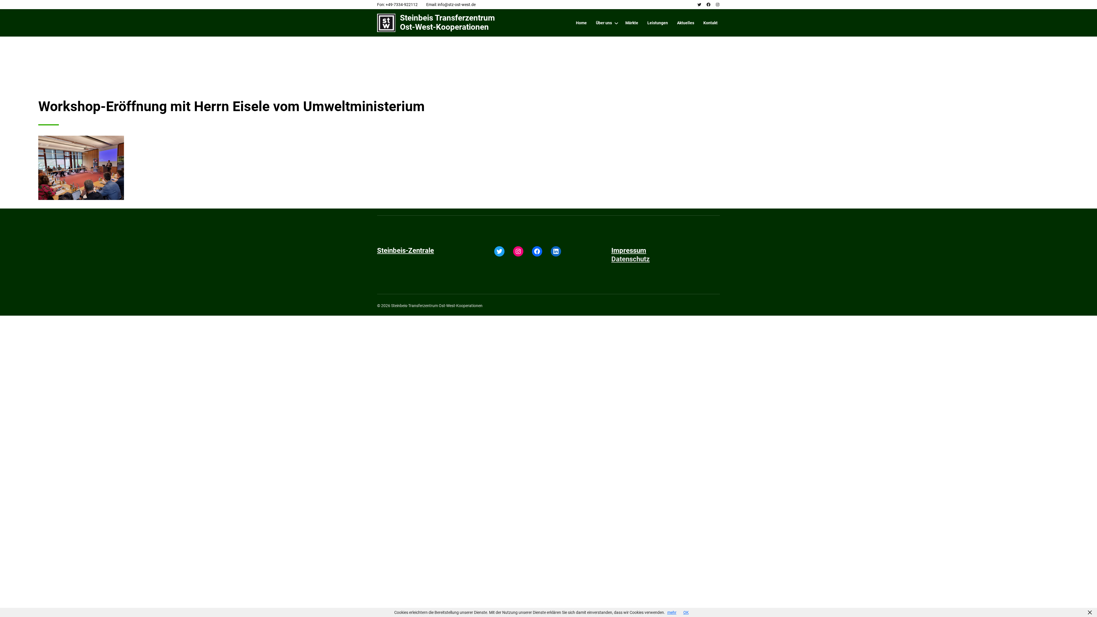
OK (686, 612)
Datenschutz (630, 259)
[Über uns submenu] (616, 23)
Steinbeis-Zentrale (405, 251)
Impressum (628, 251)
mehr (671, 612)
